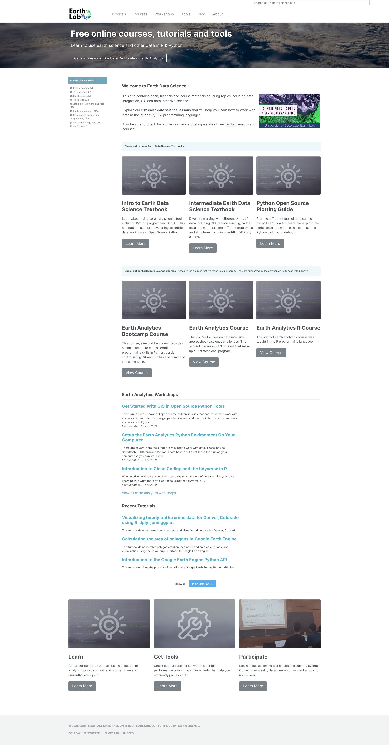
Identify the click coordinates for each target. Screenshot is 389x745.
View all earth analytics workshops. (149, 493)
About (218, 14)
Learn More (136, 243)
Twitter (93, 733)
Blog (201, 14)
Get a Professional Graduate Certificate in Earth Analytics (118, 58)
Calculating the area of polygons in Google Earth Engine (179, 538)
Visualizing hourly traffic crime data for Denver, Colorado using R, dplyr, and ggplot (180, 520)
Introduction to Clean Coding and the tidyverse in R (174, 468)
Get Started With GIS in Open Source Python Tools (173, 406)
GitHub (113, 733)
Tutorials (118, 14)
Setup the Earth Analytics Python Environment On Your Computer (178, 437)
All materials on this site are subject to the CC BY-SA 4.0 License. (148, 725)
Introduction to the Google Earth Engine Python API (174, 559)
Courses (140, 14)
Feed (130, 733)
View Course (137, 372)
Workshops (164, 14)
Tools (185, 14)
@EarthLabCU (204, 583)
